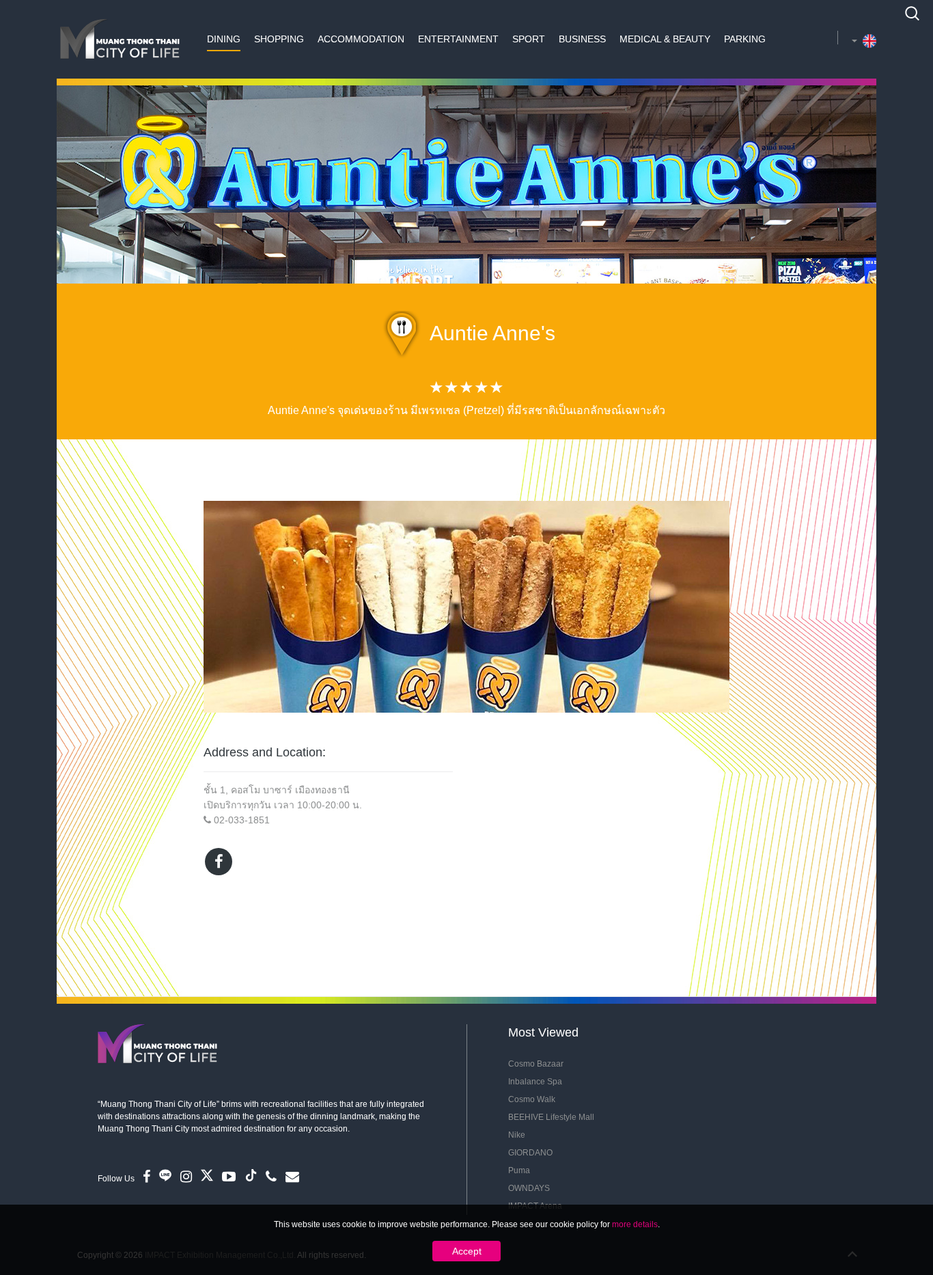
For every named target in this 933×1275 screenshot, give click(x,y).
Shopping (279, 38)
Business (582, 38)
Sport (528, 38)
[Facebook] (218, 861)
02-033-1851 (242, 819)
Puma (519, 1170)
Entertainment (458, 38)
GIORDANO (530, 1152)
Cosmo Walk (531, 1099)
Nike (516, 1135)
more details (635, 1224)
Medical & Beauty (664, 38)
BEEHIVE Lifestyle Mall (551, 1117)
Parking (745, 38)
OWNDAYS (529, 1188)
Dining (223, 38)
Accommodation (361, 38)
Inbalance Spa (535, 1081)
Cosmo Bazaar (535, 1064)
